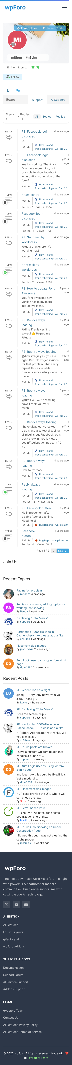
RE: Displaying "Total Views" (34, 709)
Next (61, 550)
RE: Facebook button (36, 508)
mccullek (25, 842)
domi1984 (26, 667)
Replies (60, 116)
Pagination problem (29, 590)
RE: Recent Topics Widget (33, 690)
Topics (47, 116)
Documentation (13, 967)
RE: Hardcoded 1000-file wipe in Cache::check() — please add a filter (40, 726)
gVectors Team (13, 1010)
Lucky (23, 702)
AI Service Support (15, 982)
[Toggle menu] (65, 7)
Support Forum (13, 975)
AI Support (58, 99)
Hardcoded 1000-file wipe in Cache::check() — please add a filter (40, 633)
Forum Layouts (13, 932)
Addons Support (14, 989)
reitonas (25, 594)
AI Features (10, 925)
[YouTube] (16, 904)
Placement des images (31, 645)
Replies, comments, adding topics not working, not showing (41, 606)
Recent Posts (54, 28)
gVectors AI (11, 939)
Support (37, 100)
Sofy (23, 801)
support (25, 621)
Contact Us (10, 1017)
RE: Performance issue (31, 808)
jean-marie (26, 649)
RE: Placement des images (33, 789)
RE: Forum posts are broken (34, 747)
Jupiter (24, 759)
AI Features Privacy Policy (20, 1024)
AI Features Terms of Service (22, 1031)
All (36, 116)
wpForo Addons (14, 946)
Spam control (31, 195)
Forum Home (28, 28)
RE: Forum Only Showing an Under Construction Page (38, 828)
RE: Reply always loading (39, 352)
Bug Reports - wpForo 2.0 (53, 524)
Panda (24, 611)
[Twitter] (6, 904)
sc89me (25, 638)
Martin (24, 820)
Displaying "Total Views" (32, 618)
